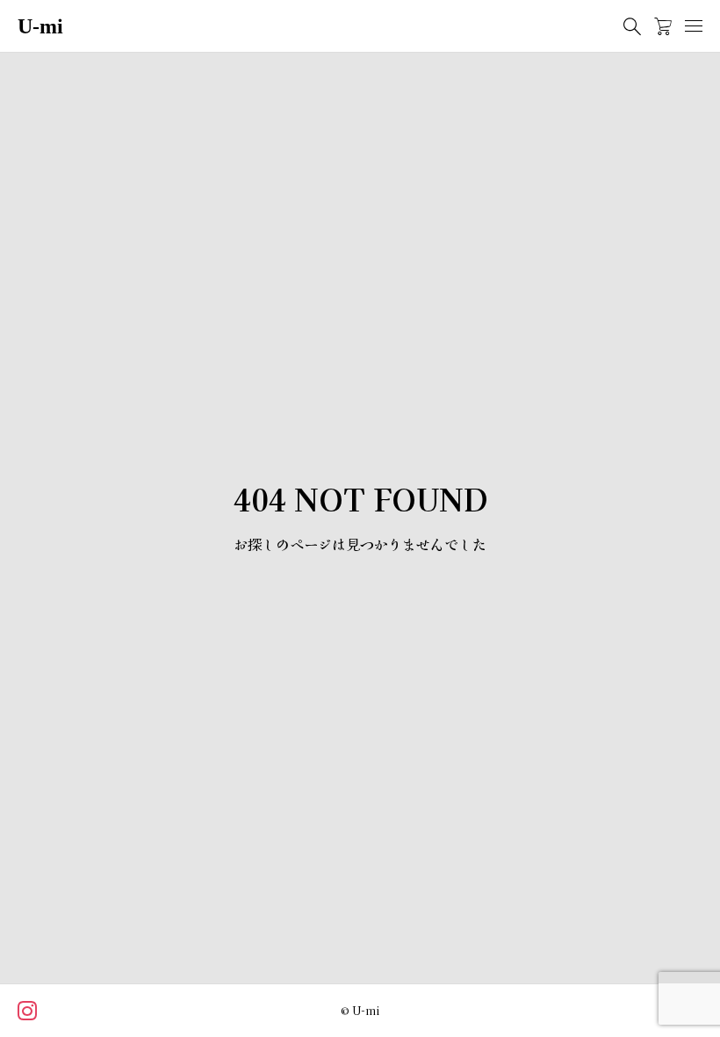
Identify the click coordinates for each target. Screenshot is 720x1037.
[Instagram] (29, 1013)
